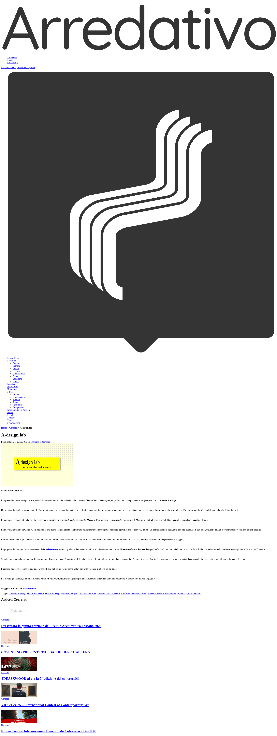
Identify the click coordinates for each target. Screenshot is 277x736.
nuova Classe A (193, 593)
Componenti (18, 407)
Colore (16, 394)
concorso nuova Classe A (108, 593)
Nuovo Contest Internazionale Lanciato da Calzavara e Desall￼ (48, 731)
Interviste (11, 384)
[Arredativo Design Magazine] (138, 50)
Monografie (12, 389)
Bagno (16, 363)
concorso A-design (17, 593)
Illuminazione (19, 373)
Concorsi (11, 417)
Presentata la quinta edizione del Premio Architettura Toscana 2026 (51, 626)
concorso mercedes (87, 593)
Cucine (16, 368)
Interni (10, 412)
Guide (10, 392)
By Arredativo (13, 423)
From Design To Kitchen (18, 410)
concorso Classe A (35, 593)
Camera (16, 366)
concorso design (52, 593)
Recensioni (12, 360)
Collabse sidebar (8, 67)
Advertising (12, 62)
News (9, 420)
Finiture (16, 399)
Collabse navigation (26, 67)
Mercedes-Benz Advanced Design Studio (166, 593)
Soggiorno (17, 379)
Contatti (10, 60)
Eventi (10, 415)
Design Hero (13, 358)
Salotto (16, 376)
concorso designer (69, 593)
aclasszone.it (52, 549)
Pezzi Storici (12, 386)
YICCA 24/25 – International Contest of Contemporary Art (45, 705)
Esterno (16, 371)
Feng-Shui (17, 404)
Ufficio (16, 381)
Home (4, 428)
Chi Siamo (12, 57)
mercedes (125, 593)
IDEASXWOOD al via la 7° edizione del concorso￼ (40, 678)
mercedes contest (138, 593)
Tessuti (16, 402)
